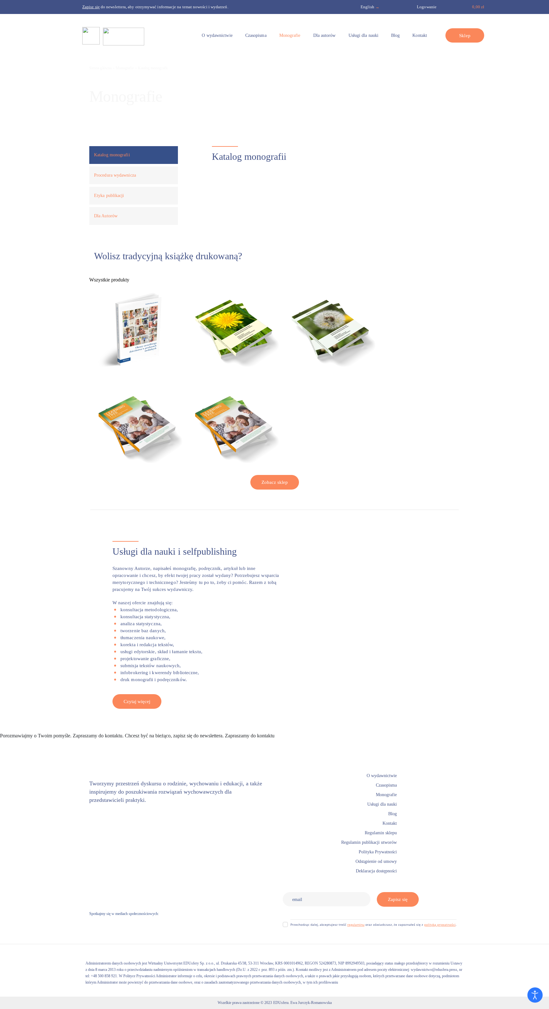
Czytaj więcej (137, 701)
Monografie (125, 68)
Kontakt (284, 735)
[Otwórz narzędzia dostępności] (535, 995)
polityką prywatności (440, 924)
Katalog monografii (152, 68)
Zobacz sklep (274, 482)
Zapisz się (398, 899)
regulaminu (355, 924)
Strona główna (100, 68)
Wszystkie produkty (109, 279)
